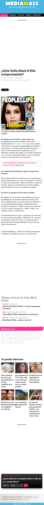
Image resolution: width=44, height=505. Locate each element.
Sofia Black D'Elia (19, 144)
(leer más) (20, 165)
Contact (26, 499)
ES (23, 7)
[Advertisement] (22, 43)
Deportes (37, 15)
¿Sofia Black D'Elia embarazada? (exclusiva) (20, 314)
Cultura (21, 15)
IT (28, 7)
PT (30, 7)
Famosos (12, 15)
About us (35, 497)
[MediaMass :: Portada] (22, 3)
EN (17, 7)
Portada (4, 15)
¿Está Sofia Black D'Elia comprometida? (18, 72)
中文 (33, 7)
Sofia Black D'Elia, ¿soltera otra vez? (17, 320)
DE (26, 7)
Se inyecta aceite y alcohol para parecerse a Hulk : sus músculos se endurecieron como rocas (35, 409)
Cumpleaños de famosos (12, 476)
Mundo (28, 15)
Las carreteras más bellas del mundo (21, 404)
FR (20, 7)
